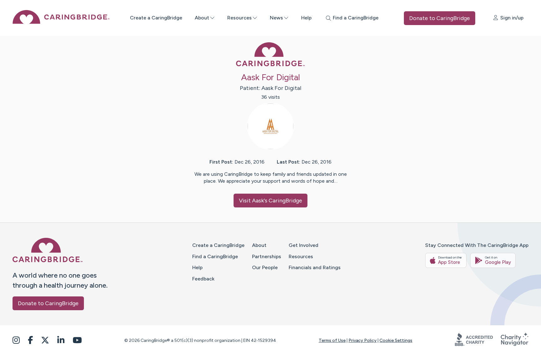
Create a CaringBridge (156, 18)
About (202, 18)
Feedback (203, 279)
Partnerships (266, 256)
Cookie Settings (395, 340)
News (276, 18)
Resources (239, 18)
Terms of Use (332, 340)
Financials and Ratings (315, 267)
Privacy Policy (362, 340)
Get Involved (303, 245)
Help (306, 18)
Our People (265, 267)
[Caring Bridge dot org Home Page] (61, 22)
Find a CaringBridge (215, 256)
